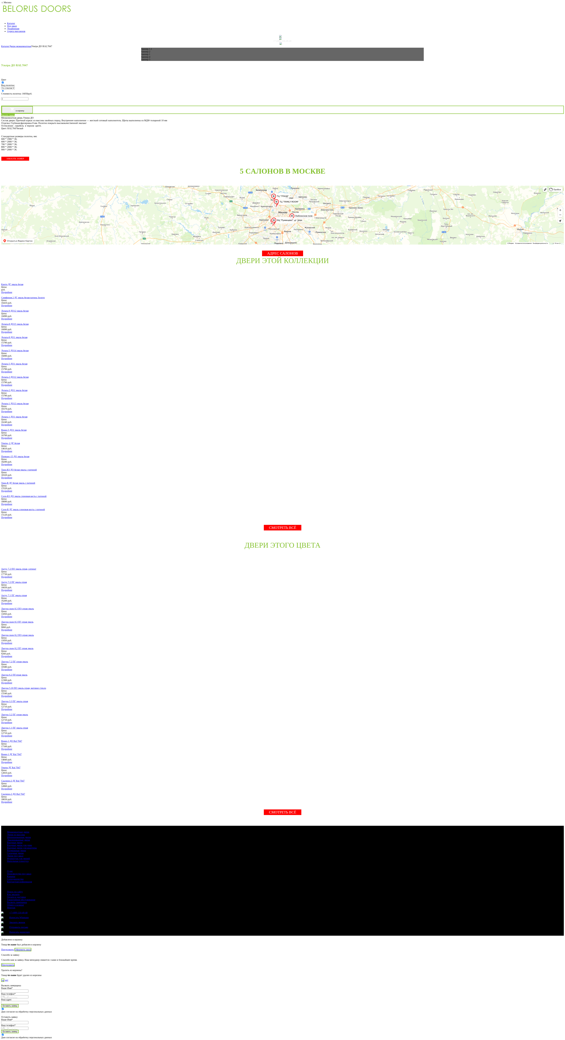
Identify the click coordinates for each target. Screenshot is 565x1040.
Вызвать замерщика (17, 902)
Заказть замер (8, 115)
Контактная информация (19, 881)
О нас (10, 871)
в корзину (19, 111)
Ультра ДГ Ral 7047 (10, 767)
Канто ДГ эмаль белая (12, 284)
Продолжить (7, 949)
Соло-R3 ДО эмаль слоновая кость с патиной (23, 496)
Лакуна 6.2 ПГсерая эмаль (14, 675)
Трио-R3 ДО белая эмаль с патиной (19, 470)
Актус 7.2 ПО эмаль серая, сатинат (18, 569)
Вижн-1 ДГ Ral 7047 (11, 754)
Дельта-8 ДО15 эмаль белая (15, 324)
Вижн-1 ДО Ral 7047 (11, 741)
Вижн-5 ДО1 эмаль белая (13, 430)
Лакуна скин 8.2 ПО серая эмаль (17, 635)
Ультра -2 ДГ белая (10, 443)
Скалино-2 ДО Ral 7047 (13, 794)
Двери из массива (16, 834)
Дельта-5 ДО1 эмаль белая (14, 364)
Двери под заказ (15, 856)
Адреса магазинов (16, 31)
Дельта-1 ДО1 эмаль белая (14, 417)
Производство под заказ (19, 874)
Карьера (11, 876)
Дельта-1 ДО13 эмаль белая (15, 403)
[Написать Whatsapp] (282, 36)
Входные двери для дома (19, 845)
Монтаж (11, 907)
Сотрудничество (15, 879)
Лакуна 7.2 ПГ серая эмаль (14, 661)
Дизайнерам (13, 28)
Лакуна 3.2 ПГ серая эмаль (14, 714)
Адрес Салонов (282, 253)
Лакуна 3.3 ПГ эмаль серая (14, 701)
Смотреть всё (282, 528)
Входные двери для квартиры (22, 848)
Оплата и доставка (16, 897)
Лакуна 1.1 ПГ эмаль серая (14, 728)
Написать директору (19, 932)
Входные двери (15, 842)
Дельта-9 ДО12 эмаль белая (15, 311)
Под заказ (12, 26)
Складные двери (15, 853)
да (3, 980)
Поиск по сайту (15, 892)
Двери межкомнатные (20, 46)
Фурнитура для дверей (18, 858)
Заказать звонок (17, 922)
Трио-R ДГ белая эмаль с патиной (18, 483)
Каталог (11, 23)
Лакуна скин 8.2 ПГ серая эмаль (17, 648)
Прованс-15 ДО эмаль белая (15, 456)
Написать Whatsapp (19, 917)
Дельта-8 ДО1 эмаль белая (14, 337)
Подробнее (6, 292)
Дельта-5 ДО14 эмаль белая (15, 350)
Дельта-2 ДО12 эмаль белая (15, 377)
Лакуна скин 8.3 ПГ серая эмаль (17, 622)
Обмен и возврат (15, 905)
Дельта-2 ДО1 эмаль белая (14, 390)
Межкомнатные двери (18, 832)
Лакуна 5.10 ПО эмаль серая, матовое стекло (23, 688)
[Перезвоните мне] (282, 38)
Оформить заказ (23, 949)
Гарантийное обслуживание (21, 899)
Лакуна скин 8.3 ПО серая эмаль (17, 608)
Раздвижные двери (16, 850)
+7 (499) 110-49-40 (282, 41)
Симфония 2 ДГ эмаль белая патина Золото (23, 297)
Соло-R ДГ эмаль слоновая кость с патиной (23, 509)
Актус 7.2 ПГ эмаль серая (14, 582)
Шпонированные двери (19, 837)
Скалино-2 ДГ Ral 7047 (13, 781)
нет (6, 980)
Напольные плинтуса (18, 861)
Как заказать (13, 894)
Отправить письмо (18, 927)
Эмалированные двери (18, 840)
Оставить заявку (10, 1006)
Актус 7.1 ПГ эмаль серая (14, 595)
